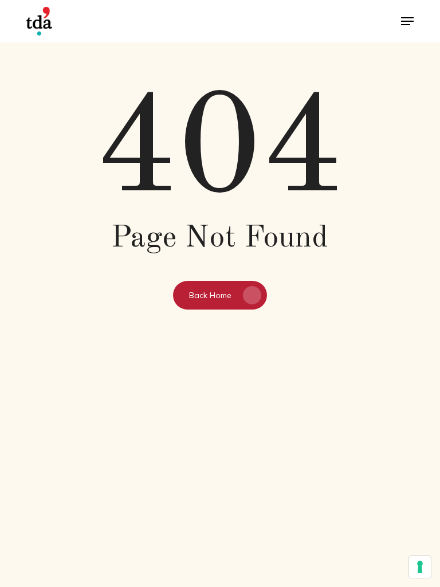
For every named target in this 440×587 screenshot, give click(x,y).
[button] (407, 21)
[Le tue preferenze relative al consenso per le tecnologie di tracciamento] (420, 567)
